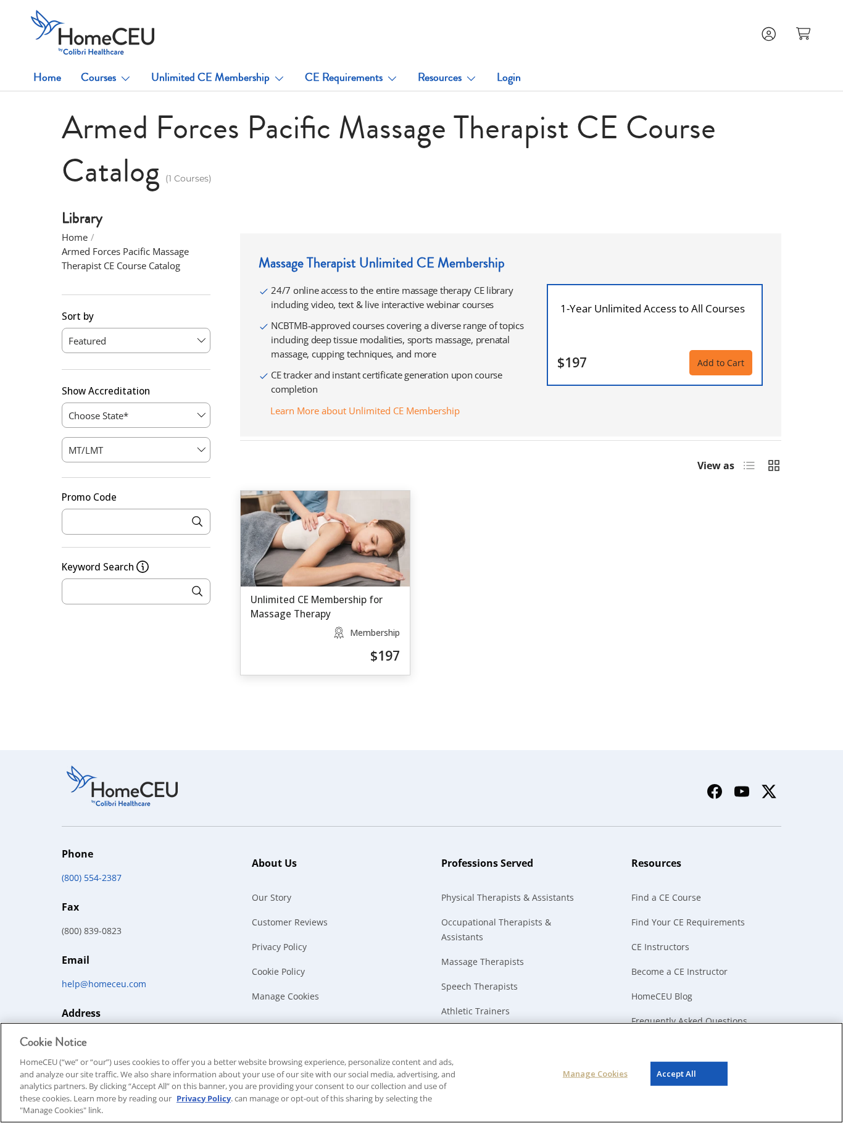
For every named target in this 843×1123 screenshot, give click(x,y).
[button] (804, 32)
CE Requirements (344, 77)
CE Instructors (660, 947)
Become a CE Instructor (679, 971)
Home (47, 77)
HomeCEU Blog (661, 996)
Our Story (271, 897)
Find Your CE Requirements (688, 922)
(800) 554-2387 (92, 877)
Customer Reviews (290, 922)
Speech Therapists (479, 986)
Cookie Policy (278, 971)
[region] (421, 1072)
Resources (440, 77)
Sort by (78, 316)
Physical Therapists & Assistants (507, 897)
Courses (98, 77)
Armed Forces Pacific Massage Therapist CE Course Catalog (125, 258)
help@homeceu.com (104, 984)
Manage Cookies (285, 996)
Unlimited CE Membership (210, 77)
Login (509, 77)
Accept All (676, 1073)
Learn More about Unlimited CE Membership (365, 410)
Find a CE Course (666, 897)
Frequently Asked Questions (689, 1021)
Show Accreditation (106, 390)
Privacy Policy (279, 947)
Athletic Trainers (475, 1011)
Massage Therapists (482, 961)
